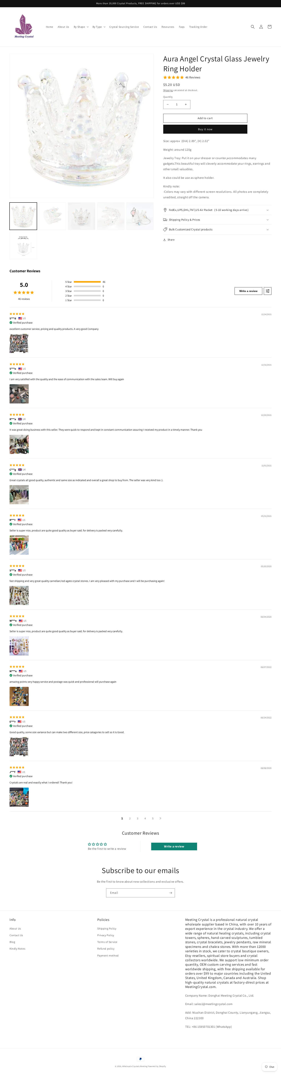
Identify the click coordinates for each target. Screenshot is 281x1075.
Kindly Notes (17, 948)
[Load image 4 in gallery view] (110, 216)
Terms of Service (107, 942)
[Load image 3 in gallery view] (81, 216)
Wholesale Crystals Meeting (134, 1066)
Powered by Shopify (157, 1066)
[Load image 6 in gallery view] (23, 245)
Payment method (108, 955)
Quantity (168, 96)
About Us (15, 928)
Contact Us (16, 935)
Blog (12, 942)
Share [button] (171, 239)
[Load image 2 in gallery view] (52, 216)
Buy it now (205, 129)
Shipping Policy (106, 928)
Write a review (248, 291)
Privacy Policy (105, 935)
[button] (80, 27)
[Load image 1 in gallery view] (23, 216)
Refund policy (105, 948)
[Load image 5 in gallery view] (140, 216)
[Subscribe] (170, 892)
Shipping (168, 90)
